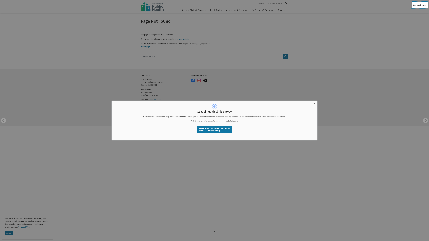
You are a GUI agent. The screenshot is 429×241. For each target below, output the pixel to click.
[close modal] (314, 103)
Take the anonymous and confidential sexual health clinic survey (214, 129)
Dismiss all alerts (419, 5)
